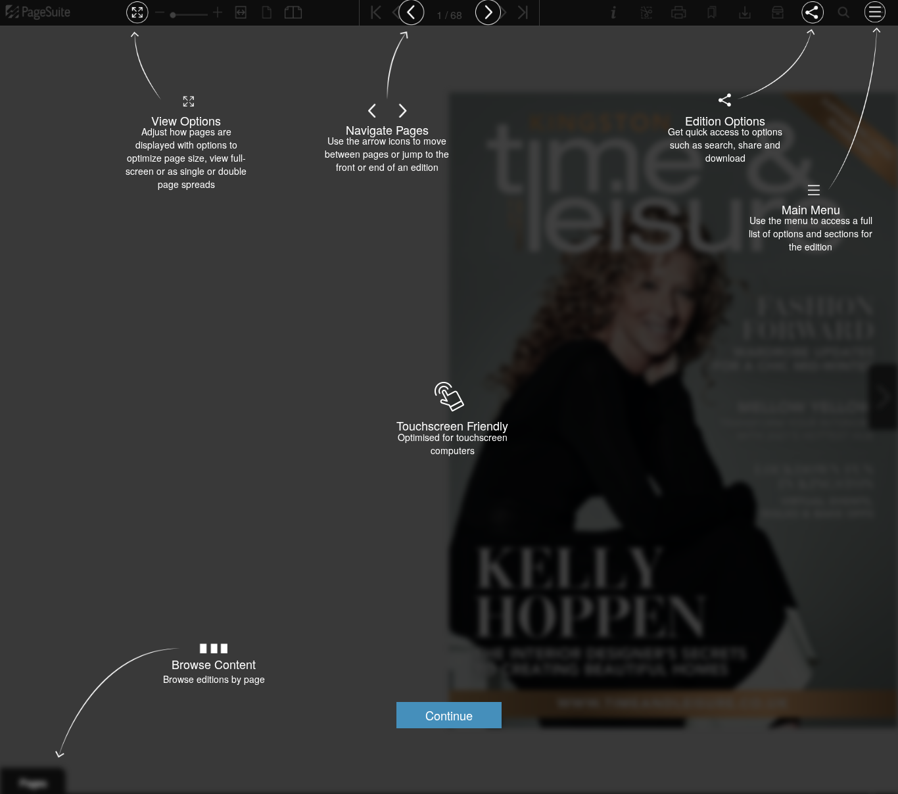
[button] (449, 715)
